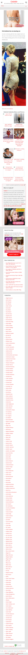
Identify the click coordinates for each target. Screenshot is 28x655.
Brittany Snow (9, 341)
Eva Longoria (8, 415)
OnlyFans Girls (9, 586)
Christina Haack (9, 372)
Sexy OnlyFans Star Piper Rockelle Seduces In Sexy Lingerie (13, 267)
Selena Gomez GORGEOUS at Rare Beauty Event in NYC (13, 279)
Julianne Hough (9, 466)
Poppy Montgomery (10, 594)
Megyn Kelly (8, 559)
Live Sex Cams (9, 537)
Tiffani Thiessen (9, 633)
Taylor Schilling (9, 629)
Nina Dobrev (8, 574)
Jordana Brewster (9, 464)
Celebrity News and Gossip (12, 355)
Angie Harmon (9, 317)
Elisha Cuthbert (9, 396)
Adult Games (8, 300)
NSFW (7, 576)
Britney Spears (9, 339)
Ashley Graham (9, 325)
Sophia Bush (8, 621)
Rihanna (7, 600)
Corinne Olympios (10, 384)
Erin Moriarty (8, 413)
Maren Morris (9, 545)
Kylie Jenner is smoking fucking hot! (19, 160)
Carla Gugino (8, 345)
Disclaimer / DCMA (14, 654)
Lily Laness (8, 527)
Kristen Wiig (8, 513)
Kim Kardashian (9, 506)
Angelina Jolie (9, 315)
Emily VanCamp (9, 406)
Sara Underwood (9, 608)
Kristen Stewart (9, 511)
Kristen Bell (8, 509)
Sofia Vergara (9, 619)
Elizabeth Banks (9, 398)
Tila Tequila (8, 637)
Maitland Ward (9, 541)
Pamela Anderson (9, 588)
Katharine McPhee (10, 484)
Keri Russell (8, 504)
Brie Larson (8, 337)
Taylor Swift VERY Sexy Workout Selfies (14, 284)
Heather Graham (9, 433)
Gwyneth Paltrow (9, 427)
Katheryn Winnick (9, 486)
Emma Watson (9, 408)
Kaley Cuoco (8, 472)
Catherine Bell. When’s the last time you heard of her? (8, 141)
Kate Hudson (8, 478)
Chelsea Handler (9, 368)
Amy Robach (8, 311)
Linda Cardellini (9, 529)
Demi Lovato (8, 390)
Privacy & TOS (20, 653)
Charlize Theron (9, 364)
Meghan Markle (9, 557)
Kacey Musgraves (9, 470)
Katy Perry (8, 490)
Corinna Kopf (8, 382)
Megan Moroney (9, 555)
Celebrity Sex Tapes (10, 357)
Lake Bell (8, 519)
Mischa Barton (9, 566)
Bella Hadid (8, 329)
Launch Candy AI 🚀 (14, 254)
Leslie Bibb (8, 525)
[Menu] (1, 2)
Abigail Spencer (9, 298)
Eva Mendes (8, 417)
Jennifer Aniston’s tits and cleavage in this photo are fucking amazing (8, 162)
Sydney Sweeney (9, 627)
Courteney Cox (9, 386)
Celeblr (14, 1)
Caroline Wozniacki (10, 347)
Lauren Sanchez (9, 521)
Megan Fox (8, 553)
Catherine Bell (9, 351)
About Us (7, 653)
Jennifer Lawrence (10, 447)
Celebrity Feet (9, 353)
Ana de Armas (9, 313)
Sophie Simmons (9, 623)
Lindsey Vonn (9, 533)
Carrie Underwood (10, 349)
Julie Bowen (8, 468)
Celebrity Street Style (10, 358)
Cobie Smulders (9, 378)
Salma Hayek (8, 606)
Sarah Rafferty (9, 610)
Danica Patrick (9, 388)
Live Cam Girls (9, 535)
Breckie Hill (8, 335)
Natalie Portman (9, 572)
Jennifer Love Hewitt (10, 451)
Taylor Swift (8, 631)
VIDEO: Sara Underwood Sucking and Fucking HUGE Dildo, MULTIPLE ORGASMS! (19, 142)
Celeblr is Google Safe (9, 646)
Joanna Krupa (9, 462)
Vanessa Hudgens (9, 639)
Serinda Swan (9, 617)
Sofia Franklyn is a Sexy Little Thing (13, 289)
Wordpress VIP (22, 651)
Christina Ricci (9, 376)
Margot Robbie (9, 547)
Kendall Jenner (9, 500)
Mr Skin (7, 570)
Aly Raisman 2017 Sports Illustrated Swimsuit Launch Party (19, 179)
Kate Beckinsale (9, 476)
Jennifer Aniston (9, 445)
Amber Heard (9, 306)
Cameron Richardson (10, 343)
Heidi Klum (8, 435)
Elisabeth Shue (9, 394)
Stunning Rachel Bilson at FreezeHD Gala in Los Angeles (8, 179)
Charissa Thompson (10, 362)
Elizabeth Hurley (9, 400)
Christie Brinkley (9, 370)
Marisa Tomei (8, 549)
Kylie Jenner (8, 517)
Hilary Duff (8, 437)
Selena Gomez (9, 615)
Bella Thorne (8, 331)
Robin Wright (8, 602)
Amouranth (8, 307)
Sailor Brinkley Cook (10, 604)
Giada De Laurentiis (10, 421)
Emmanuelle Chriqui (10, 409)
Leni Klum (8, 523)
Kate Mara (8, 480)
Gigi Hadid (8, 423)
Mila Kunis (8, 560)
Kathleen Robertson (10, 488)
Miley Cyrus (8, 562)
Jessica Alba (8, 455)
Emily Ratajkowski (10, 404)
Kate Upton (8, 482)
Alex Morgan (8, 302)
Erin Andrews (10, 108)
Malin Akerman (9, 543)
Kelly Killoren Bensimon (11, 492)
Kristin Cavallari (9, 515)
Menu (2, 5)
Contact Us (13, 653)
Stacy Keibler (9, 625)
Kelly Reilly (8, 494)
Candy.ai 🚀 (22, 185)
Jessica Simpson (9, 460)
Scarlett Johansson (10, 613)
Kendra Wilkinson (9, 502)
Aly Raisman (8, 304)
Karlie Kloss (8, 474)
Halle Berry (8, 429)
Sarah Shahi (8, 611)
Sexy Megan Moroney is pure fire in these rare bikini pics (13, 263)
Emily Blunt (8, 402)
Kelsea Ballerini (9, 496)
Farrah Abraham (9, 419)
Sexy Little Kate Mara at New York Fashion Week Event (13, 282)
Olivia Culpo (8, 580)
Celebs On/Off (9, 360)
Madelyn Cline (9, 539)
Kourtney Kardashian (10, 508)
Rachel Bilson (9, 596)
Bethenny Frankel (10, 333)
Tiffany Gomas (9, 635)
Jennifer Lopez (9, 449)
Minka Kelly (8, 564)
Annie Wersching (9, 321)
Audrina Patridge (9, 327)
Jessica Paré (8, 459)
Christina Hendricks (10, 374)
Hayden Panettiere (10, 431)
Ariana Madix (8, 323)
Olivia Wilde (8, 584)
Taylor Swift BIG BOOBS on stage (8, 125)
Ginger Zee (8, 425)
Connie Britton (9, 380)
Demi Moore (8, 392)
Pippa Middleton (9, 592)
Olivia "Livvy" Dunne (10, 578)
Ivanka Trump (9, 441)
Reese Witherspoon (10, 598)
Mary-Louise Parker (10, 551)
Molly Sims (8, 568)
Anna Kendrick (9, 319)
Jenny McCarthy (9, 453)
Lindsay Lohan (9, 531)
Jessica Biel (8, 457)
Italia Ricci (8, 439)
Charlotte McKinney (10, 366)
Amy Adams (8, 309)
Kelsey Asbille (9, 498)
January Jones (9, 443)
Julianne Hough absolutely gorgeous (19, 125)
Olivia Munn (8, 582)
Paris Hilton (8, 590)
